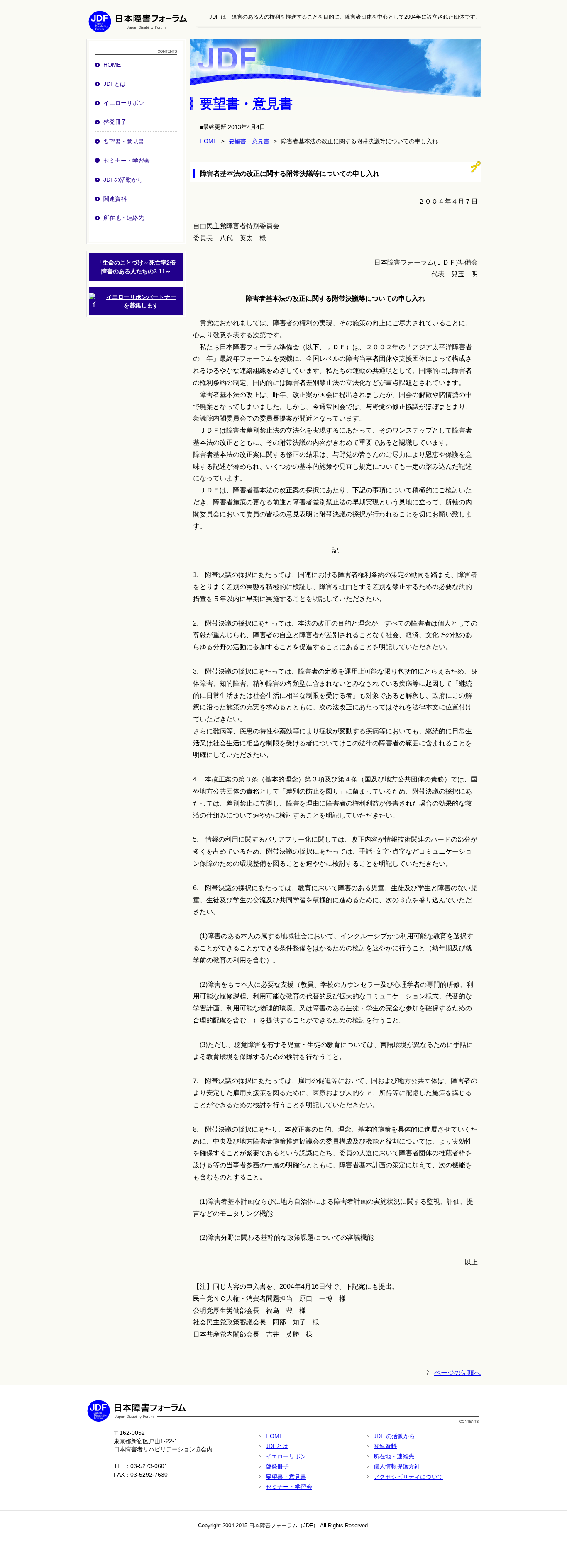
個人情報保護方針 (397, 1466)
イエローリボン (123, 103)
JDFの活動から (123, 179)
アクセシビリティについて (408, 1477)
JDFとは (114, 83)
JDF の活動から (394, 1436)
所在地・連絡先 (123, 217)
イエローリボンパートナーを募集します (141, 301)
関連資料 (115, 198)
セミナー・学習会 (126, 160)
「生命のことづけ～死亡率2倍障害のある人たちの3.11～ (136, 266)
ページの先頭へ (457, 1372)
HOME (112, 64)
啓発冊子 (115, 122)
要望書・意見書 (123, 141)
